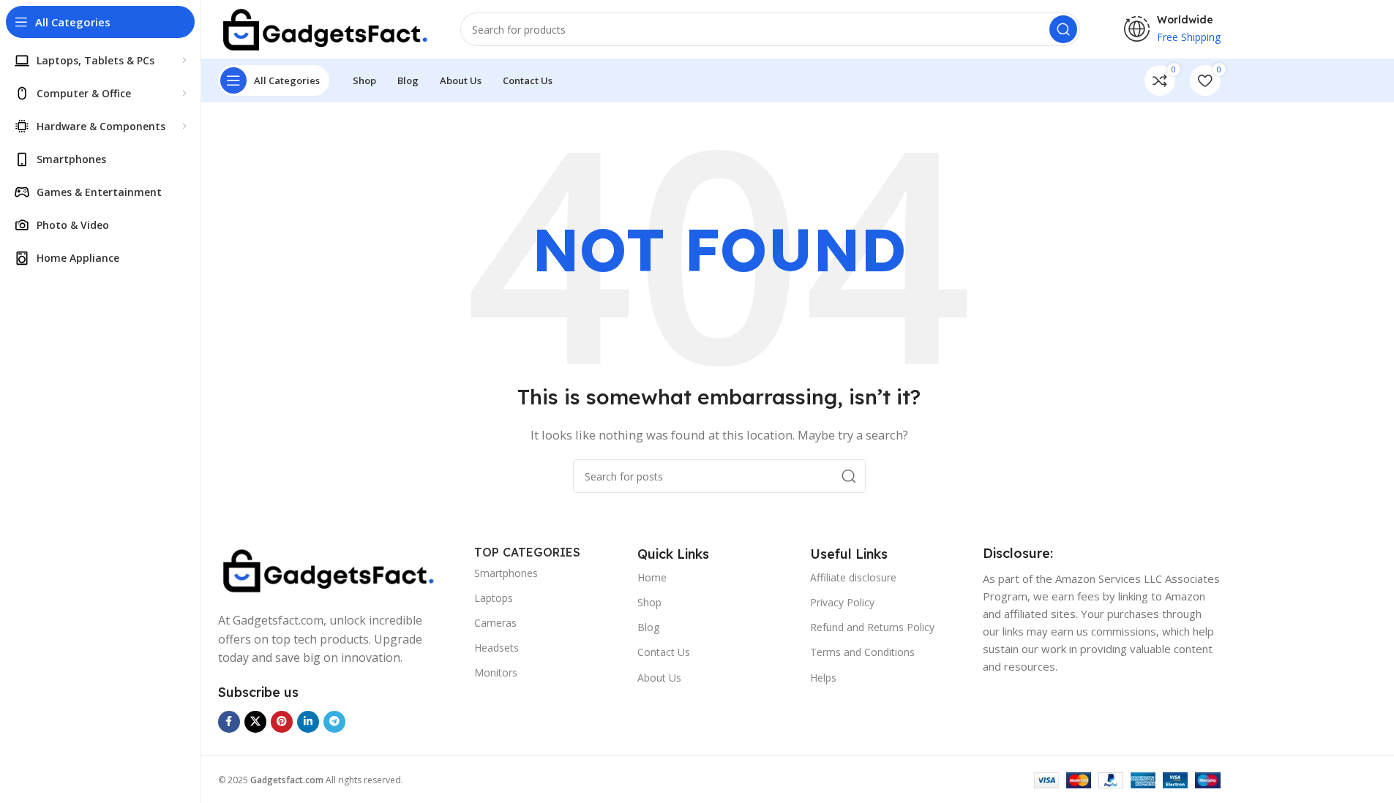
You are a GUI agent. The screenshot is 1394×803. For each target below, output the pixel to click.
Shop (649, 602)
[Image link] (328, 569)
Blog (648, 627)
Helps (823, 678)
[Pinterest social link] (282, 722)
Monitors (495, 672)
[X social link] (255, 722)
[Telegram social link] (334, 722)
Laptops (493, 598)
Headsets (496, 648)
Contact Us (663, 652)
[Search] (1063, 29)
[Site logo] (325, 27)
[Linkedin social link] (308, 722)
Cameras (495, 623)
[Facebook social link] (229, 722)
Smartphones (506, 573)
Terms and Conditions (862, 652)
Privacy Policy (842, 602)
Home (652, 577)
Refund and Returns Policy (872, 627)
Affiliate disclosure (853, 577)
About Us (659, 678)
